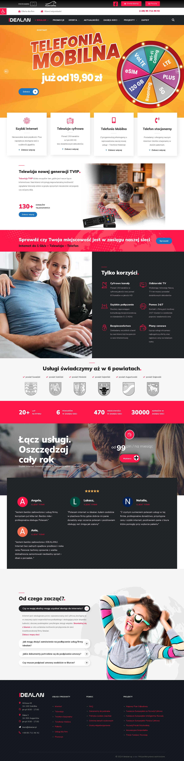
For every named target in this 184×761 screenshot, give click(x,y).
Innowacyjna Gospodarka (137, 730)
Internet (58, 706)
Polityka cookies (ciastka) (100, 716)
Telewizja (59, 711)
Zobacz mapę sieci (30, 634)
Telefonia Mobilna (63, 721)
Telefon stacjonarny (63, 716)
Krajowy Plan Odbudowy (137, 706)
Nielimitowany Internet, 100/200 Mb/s (36, 77)
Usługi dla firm (61, 731)
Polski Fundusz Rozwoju (136, 735)
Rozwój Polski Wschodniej (137, 725)
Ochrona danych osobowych (101, 720)
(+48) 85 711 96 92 (149, 10)
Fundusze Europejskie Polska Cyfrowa (142, 720)
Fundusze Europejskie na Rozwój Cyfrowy (144, 711)
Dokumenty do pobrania (99, 711)
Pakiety (58, 726)
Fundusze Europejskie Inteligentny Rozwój (144, 716)
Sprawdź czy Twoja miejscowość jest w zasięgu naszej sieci (84, 239)
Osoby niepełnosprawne (99, 725)
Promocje (59, 736)
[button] (3, 11)
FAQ (91, 706)
